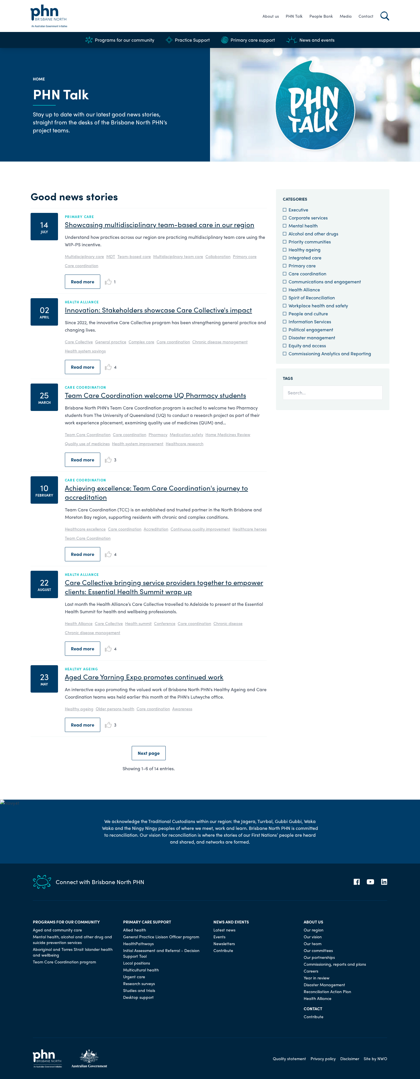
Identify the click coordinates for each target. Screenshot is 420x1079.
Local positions (136, 963)
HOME (39, 79)
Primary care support (253, 40)
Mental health (303, 225)
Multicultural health (141, 970)
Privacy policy (323, 1058)
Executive (298, 209)
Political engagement (311, 329)
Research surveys (139, 983)
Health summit (138, 623)
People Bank (321, 16)
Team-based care (134, 256)
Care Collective (79, 341)
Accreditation (156, 529)
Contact (366, 16)
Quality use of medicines (87, 443)
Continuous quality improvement (200, 529)
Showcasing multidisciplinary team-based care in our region (159, 224)
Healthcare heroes (250, 529)
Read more (82, 281)
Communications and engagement (325, 281)
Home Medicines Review (227, 434)
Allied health (134, 930)
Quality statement (289, 1058)
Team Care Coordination (88, 434)
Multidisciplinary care (84, 256)
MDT (110, 256)
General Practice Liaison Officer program (161, 936)
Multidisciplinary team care (178, 256)
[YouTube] (370, 881)
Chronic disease (228, 623)
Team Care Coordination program (64, 962)
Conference (164, 623)
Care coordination (81, 265)
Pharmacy (158, 434)
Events (219, 936)
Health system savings (85, 351)
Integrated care (305, 257)
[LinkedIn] (384, 882)
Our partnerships (319, 957)
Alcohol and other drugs (313, 233)
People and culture (308, 313)
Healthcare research (184, 443)
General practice (110, 341)
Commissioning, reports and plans (335, 964)
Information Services (310, 321)
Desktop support (138, 997)
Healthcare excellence (85, 529)
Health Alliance (79, 623)
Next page (149, 753)
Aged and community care (57, 930)
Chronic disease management (220, 341)
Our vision (313, 936)
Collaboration (218, 256)
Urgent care (134, 976)
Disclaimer (349, 1058)
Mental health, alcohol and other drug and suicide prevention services (72, 939)
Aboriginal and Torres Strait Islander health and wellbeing (73, 952)
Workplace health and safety (318, 305)
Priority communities (310, 241)
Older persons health (115, 708)
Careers (311, 971)
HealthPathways (138, 943)
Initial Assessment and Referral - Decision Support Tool (161, 953)
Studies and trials (139, 990)
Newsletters (224, 943)
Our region (313, 930)
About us (271, 16)
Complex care (141, 341)
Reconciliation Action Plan (327, 991)
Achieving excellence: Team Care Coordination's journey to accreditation (156, 492)
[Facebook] (357, 882)
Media (346, 16)
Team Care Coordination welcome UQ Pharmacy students (155, 395)
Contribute (223, 950)
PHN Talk (294, 16)
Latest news (224, 930)
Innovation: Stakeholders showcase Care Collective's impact (158, 309)
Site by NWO (375, 1058)
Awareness (182, 708)
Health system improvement (137, 443)
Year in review (316, 978)
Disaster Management (324, 984)
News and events (317, 40)
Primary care (245, 256)
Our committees (318, 950)
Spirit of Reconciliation (312, 297)
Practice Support (192, 40)
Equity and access (307, 345)
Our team (312, 943)
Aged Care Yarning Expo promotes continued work (144, 676)
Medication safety (186, 434)
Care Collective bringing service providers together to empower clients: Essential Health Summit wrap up (164, 586)
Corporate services (308, 217)
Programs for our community (124, 40)
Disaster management (312, 337)
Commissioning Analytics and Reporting (330, 353)
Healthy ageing (79, 708)
